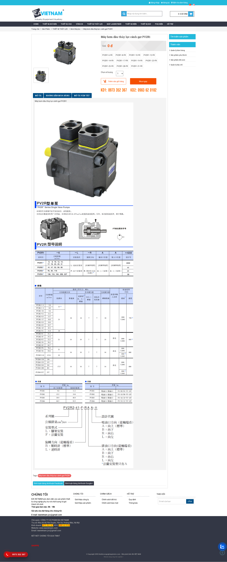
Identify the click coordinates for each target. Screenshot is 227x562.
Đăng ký (166, 3)
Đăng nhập (154, 3)
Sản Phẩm (46, 29)
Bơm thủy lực (76, 29)
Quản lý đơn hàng (178, 50)
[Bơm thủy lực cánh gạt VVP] (41, 75)
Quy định (132, 499)
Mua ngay (143, 81)
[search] (124, 13)
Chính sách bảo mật (110, 503)
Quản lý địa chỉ (177, 65)
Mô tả (38, 95)
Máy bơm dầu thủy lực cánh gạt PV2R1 (98, 29)
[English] (194, 4)
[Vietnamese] (190, 4)
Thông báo (133, 503)
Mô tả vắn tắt (82, 95)
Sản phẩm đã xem (178, 60)
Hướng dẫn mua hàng (57, 95)
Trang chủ (35, 29)
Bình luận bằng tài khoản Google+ (79, 483)
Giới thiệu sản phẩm (83, 503)
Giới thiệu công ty (82, 499)
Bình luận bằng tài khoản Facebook (48, 483)
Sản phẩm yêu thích (179, 55)
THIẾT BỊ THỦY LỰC (60, 29)
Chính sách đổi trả (109, 499)
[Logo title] (71, 14)
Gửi (190, 501)
